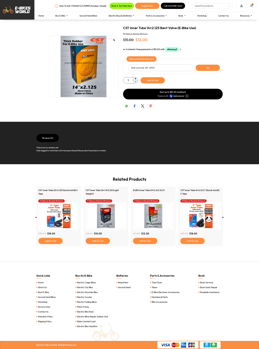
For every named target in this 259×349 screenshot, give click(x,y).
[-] (135, 81)
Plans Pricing (83, 306)
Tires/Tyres (157, 282)
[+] (135, 78)
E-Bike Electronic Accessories (165, 292)
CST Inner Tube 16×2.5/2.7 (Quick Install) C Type (152, 192)
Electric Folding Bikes (87, 302)
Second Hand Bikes (88, 15)
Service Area (44, 306)
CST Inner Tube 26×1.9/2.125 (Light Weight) (55, 192)
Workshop (202, 15)
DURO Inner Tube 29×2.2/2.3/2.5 (101, 190)
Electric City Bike (85, 287)
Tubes (154, 287)
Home (41, 15)
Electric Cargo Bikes (86, 282)
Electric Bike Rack (85, 311)
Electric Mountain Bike (87, 292)
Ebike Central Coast (86, 321)
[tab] (47, 138)
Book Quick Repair (208, 287)
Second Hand (124, 287)
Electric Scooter (84, 297)
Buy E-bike (60, 15)
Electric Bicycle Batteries (120, 15)
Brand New (123, 282)
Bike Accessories (160, 302)
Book (180, 15)
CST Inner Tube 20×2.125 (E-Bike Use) (198, 190)
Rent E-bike (43, 292)
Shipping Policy (45, 321)
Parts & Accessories (155, 15)
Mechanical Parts (160, 297)
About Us (42, 287)
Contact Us (223, 15)
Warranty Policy (45, 316)
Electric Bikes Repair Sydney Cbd (92, 316)
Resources (245, 15)
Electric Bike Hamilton (87, 326)
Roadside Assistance (209, 292)
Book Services (206, 282)
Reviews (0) (47, 138)
